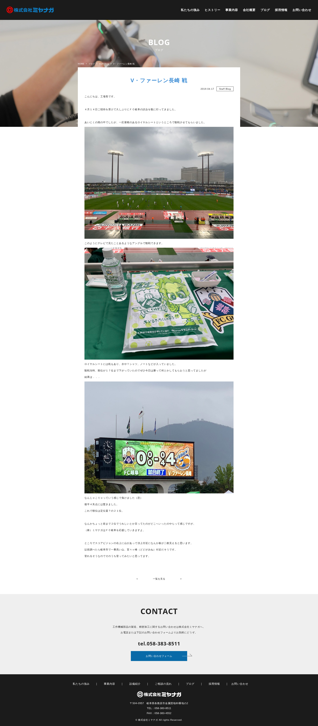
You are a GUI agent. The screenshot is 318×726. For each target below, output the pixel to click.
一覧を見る (159, 578)
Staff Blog (225, 89)
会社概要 (249, 10)
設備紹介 (135, 683)
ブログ (265, 10)
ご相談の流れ (163, 683)
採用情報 (281, 10)
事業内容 (231, 10)
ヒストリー (212, 10)
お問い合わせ (301, 10)
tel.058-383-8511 (159, 643)
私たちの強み (190, 10)
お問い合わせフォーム (159, 656)
